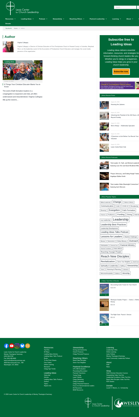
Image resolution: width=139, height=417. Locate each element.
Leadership (120, 219)
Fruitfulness (111, 214)
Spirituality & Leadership (109, 266)
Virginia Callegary (22, 42)
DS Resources (77, 388)
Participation (104, 245)
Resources (9, 19)
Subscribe (47, 375)
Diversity (103, 210)
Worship (126, 273)
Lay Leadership (105, 220)
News (108, 367)
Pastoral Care (114, 245)
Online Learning (49, 364)
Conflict (118, 206)
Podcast (42, 19)
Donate (8, 23)
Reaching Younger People (111, 252)
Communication (107, 206)
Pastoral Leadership (97, 19)
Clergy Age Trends (50, 369)
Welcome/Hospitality (107, 273)
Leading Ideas (26, 19)
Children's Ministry (128, 202)
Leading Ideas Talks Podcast (114, 232)
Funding (120, 214)
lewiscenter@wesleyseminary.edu (14, 360)
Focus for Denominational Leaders (83, 386)
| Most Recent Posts (108, 95)
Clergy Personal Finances (81, 354)
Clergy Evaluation (78, 381)
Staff (107, 364)
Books (46, 358)
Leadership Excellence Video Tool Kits (118, 377)
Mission (103, 241)
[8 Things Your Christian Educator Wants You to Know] (22, 70)
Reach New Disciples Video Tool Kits (118, 379)
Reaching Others (76, 19)
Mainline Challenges (131, 237)
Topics (46, 383)
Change (117, 202)
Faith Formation (128, 210)
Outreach (133, 241)
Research (47, 367)
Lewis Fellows (77, 377)
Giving (129, 214)
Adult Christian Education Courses (117, 373)
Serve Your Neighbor (123, 261)
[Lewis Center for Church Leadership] (22, 8)
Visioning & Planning (114, 269)
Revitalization (108, 261)
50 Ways (47, 352)
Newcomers (111, 241)
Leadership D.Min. (112, 350)
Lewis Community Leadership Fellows (118, 358)
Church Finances (78, 352)
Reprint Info (47, 386)
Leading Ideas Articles (51, 354)
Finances (103, 214)
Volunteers (126, 269)
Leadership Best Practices (113, 224)
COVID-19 (125, 206)
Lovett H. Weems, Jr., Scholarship (117, 388)
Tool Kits (47, 350)
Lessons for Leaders (111, 236)
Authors (46, 381)
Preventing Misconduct (80, 371)
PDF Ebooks (110, 381)
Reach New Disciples (115, 256)
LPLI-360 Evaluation (79, 369)
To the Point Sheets (50, 360)
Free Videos (48, 362)
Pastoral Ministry (127, 245)
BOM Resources (78, 390)
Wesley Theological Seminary (13, 354)
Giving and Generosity (80, 350)
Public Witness (118, 248)
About (128, 19)
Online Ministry (122, 241)
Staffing (122, 266)
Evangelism (114, 210)
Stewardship (57, 19)
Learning (115, 19)
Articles (46, 377)
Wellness (117, 273)
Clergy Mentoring (78, 379)
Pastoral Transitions (106, 248)
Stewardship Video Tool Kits (115, 375)
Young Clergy (77, 375)
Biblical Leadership (105, 202)
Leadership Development (109, 228)
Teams (102, 269)
